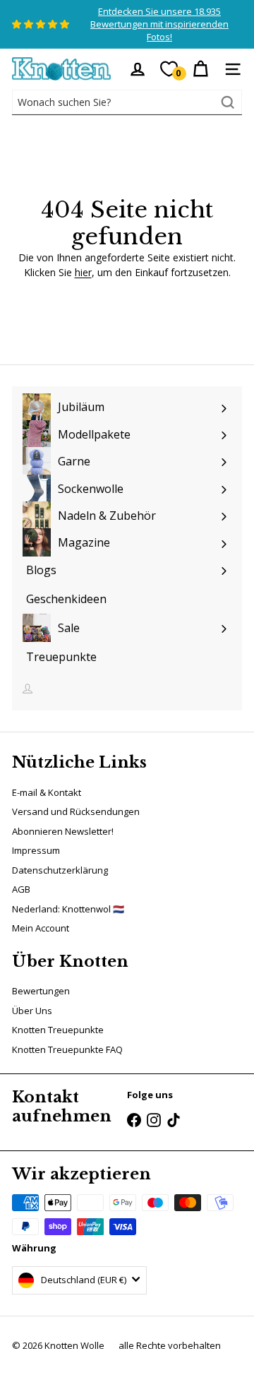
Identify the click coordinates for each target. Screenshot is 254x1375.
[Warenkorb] (200, 69)
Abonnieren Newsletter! (63, 831)
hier (83, 272)
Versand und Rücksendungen (76, 811)
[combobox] (127, 102)
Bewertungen (41, 990)
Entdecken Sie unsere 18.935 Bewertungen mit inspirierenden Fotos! (159, 24)
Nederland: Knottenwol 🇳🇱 (68, 909)
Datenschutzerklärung (60, 870)
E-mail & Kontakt (46, 792)
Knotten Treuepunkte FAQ (67, 1049)
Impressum (36, 850)
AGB (21, 889)
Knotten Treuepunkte (58, 1029)
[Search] (228, 102)
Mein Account (40, 928)
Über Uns (32, 1010)
